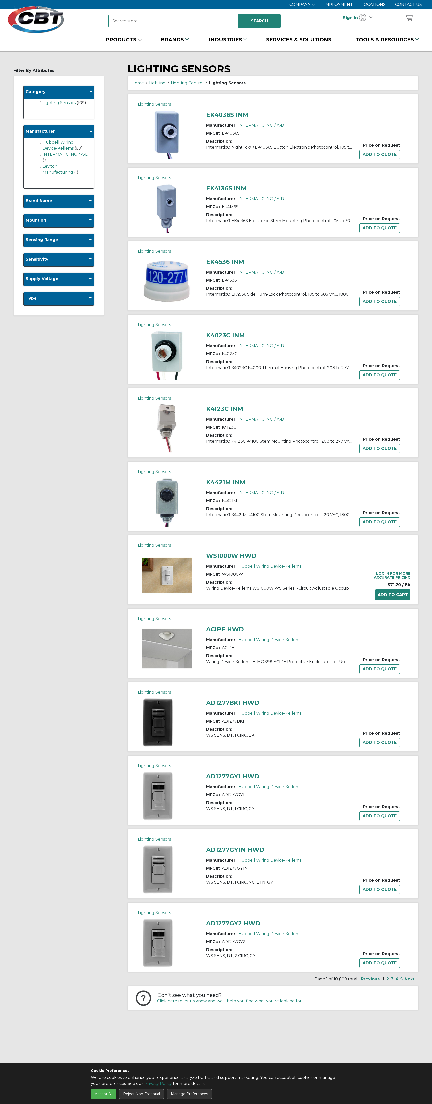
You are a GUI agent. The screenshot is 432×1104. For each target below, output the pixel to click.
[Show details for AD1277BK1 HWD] (158, 722)
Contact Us (408, 4)
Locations (374, 4)
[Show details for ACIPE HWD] (167, 648)
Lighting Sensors (60, 102)
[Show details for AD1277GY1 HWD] (158, 795)
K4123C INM (224, 408)
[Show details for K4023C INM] (167, 354)
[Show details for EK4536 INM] (167, 281)
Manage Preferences (189, 1094)
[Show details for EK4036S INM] (167, 134)
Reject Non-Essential (141, 1094)
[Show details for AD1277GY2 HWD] (158, 942)
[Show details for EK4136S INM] (167, 207)
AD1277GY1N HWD (235, 849)
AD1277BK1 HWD (233, 702)
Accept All (103, 1094)
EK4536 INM (225, 261)
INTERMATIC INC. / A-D (65, 154)
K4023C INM (225, 335)
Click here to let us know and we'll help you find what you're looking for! (229, 1001)
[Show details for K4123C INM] (167, 428)
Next (409, 979)
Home (138, 83)
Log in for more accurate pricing (392, 575)
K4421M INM (226, 482)
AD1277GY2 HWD (233, 923)
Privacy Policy (158, 1083)
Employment (338, 4)
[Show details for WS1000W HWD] (167, 575)
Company (301, 4)
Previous (370, 979)
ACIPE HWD (225, 629)
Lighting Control (187, 83)
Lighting (157, 83)
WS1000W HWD (231, 555)
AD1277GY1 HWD (233, 776)
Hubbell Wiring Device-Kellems (270, 566)
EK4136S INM (226, 188)
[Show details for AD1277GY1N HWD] (158, 869)
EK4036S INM (227, 114)
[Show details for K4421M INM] (167, 501)
